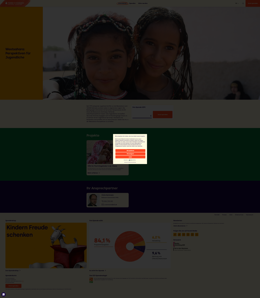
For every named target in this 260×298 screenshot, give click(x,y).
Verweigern (130, 153)
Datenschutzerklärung (132, 162)
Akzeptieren (130, 150)
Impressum (126, 162)
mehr (130, 157)
